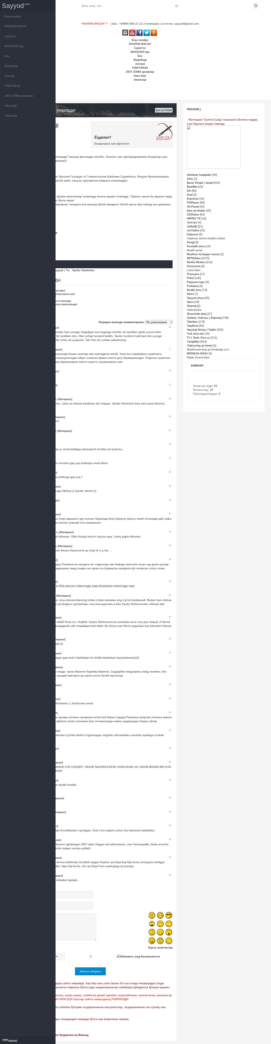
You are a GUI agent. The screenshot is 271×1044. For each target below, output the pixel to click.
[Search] (176, 5)
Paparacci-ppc (196, 282)
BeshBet (192, 186)
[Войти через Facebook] (242, 6)
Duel (190, 194)
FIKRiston (193, 202)
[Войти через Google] (256, 6)
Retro (190, 293)
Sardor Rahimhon (83, 270)
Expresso (193, 198)
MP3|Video (194, 258)
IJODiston (193, 214)
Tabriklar (192, 321)
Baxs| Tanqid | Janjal (200, 182)
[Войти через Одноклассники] (262, 6)
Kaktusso (192, 234)
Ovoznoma (194, 266)
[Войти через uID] (229, 6)
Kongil (191, 242)
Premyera (193, 274)
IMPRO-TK (194, 218)
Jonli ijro (192, 222)
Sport (190, 301)
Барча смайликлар (160, 947)
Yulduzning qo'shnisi (199, 345)
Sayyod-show (195, 297)
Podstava (193, 286)
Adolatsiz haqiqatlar (199, 174)
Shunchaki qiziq (197, 313)
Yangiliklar (193, 341)
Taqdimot (192, 325)
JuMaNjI (192, 226)
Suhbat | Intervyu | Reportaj (204, 317)
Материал (64, 399)
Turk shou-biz (195, 333)
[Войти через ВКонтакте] (235, 6)
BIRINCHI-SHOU (197, 353)
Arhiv (190, 178)
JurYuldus (193, 230)
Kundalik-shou (196, 246)
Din (189, 190)
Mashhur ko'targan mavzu (203, 254)
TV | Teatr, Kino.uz (198, 337)
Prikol (190, 278)
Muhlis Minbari (196, 262)
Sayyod (13, 5)
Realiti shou (194, 289)
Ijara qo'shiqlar (164, 110)
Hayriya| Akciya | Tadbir (201, 329)
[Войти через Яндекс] (249, 6)
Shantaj (191, 305)
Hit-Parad (193, 206)
